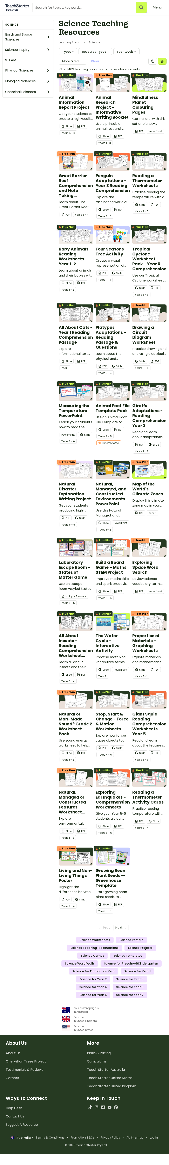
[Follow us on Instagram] (96, 1107)
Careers (12, 1078)
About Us (13, 1053)
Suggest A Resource (22, 1124)
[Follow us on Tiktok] (90, 1107)
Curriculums (96, 1061)
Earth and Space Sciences (18, 37)
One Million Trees (26, 1061)
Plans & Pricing (99, 1053)
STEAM (10, 60)
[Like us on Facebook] (103, 1107)
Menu (157, 7)
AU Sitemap (135, 1137)
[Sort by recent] (152, 61)
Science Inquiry (17, 49)
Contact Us (15, 1116)
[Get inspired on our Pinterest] (116, 1107)
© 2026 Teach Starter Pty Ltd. (86, 1145)
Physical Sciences (19, 70)
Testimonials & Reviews (24, 1069)
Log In (154, 1137)
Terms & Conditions (50, 1137)
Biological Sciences (20, 81)
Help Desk (14, 1108)
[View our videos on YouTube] (109, 1107)
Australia (22, 1138)
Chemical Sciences (20, 91)
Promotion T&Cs (82, 1137)
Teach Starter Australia (106, 1069)
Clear (95, 61)
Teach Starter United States (110, 1078)
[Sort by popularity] (162, 61)
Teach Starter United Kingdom (111, 1086)
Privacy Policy (110, 1137)
